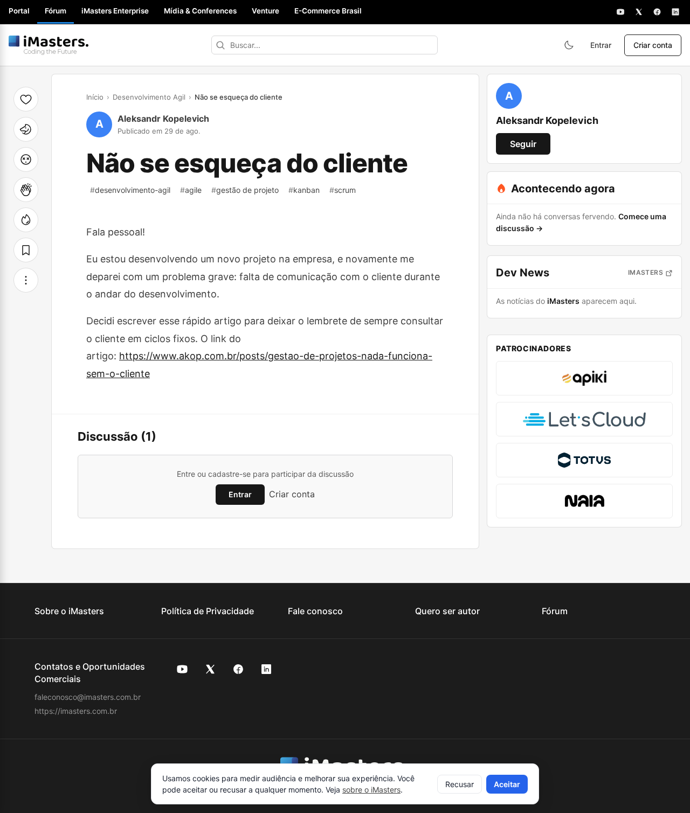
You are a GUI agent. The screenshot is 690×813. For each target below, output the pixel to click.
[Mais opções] (26, 280)
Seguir (523, 143)
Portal (19, 10)
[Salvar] (26, 250)
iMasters (645, 272)
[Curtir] (26, 99)
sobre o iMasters (371, 789)
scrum (342, 189)
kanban (304, 189)
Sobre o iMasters (69, 611)
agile (191, 189)
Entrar (600, 45)
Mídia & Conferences (200, 10)
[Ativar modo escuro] (568, 45)
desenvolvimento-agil (130, 189)
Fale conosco (315, 611)
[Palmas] (26, 189)
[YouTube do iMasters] (182, 669)
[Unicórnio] (26, 129)
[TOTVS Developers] (584, 460)
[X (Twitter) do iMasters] (210, 669)
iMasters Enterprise (115, 10)
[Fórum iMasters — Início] (48, 45)
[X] (639, 12)
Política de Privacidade (207, 611)
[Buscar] (220, 45)
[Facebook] (657, 12)
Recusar (459, 784)
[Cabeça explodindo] (26, 159)
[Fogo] (26, 220)
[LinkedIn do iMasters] (266, 669)
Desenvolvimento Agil (149, 97)
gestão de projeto (245, 189)
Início (95, 97)
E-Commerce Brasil (328, 10)
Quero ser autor (447, 611)
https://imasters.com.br (75, 710)
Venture (265, 10)
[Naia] (584, 501)
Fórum (55, 10)
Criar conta (652, 45)
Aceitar (507, 784)
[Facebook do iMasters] (238, 669)
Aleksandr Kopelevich (163, 118)
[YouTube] (620, 12)
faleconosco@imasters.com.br (87, 696)
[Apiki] (584, 378)
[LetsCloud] (584, 419)
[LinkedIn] (675, 12)
